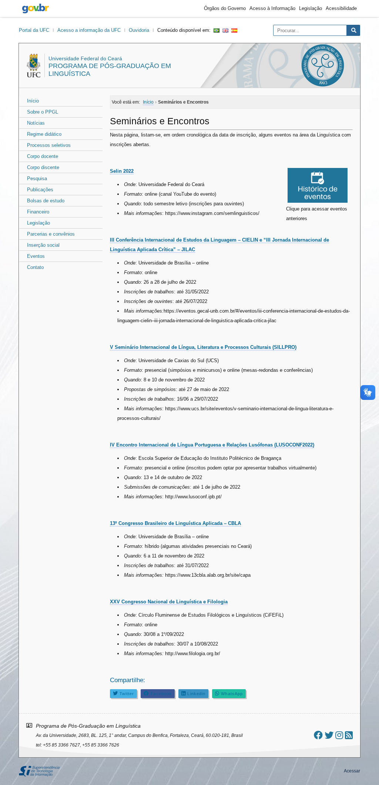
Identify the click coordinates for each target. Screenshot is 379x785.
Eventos (36, 256)
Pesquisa (37, 178)
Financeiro (38, 212)
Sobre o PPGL (42, 112)
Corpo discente (43, 167)
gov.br (35, 8)
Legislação (310, 8)
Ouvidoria (139, 30)
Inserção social (43, 245)
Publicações (40, 189)
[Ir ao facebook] (318, 735)
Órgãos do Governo (225, 8)
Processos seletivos (49, 145)
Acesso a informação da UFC (89, 30)
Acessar (352, 771)
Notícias (36, 123)
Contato (35, 267)
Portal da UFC (34, 30)
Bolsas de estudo (45, 200)
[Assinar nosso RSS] (349, 735)
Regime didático (44, 134)
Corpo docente (42, 156)
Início (33, 101)
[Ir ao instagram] (339, 735)
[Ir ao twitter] (329, 735)
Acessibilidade (341, 8)
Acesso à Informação (272, 8)
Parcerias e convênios (51, 234)
